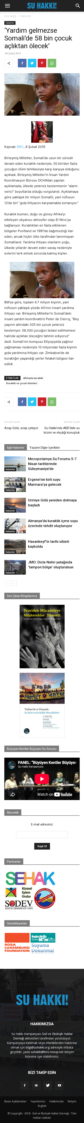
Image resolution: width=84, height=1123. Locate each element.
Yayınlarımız (38, 1101)
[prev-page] (7, 583)
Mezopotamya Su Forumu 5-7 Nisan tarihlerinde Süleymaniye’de (52, 464)
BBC (20, 147)
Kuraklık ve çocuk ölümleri (21, 383)
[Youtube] (59, 1085)
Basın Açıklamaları (15, 1101)
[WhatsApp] (52, 63)
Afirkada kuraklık (33, 378)
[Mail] (36, 1085)
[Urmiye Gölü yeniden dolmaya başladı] (15, 505)
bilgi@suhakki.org (38, 1047)
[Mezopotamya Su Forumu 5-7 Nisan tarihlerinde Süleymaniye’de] (15, 463)
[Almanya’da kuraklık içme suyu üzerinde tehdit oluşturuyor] (15, 525)
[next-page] (14, 583)
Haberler (25, 16)
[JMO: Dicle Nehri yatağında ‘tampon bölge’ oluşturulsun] (15, 567)
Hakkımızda (56, 1101)
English (42, 1106)
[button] (7, 6)
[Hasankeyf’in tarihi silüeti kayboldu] (15, 546)
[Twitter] (32, 63)
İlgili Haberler (15, 447)
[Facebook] (22, 63)
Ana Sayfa (10, 16)
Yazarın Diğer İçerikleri (45, 447)
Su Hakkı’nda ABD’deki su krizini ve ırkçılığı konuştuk (62, 430)
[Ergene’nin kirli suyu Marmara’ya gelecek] (15, 484)
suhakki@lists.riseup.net (47, 1052)
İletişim (72, 1101)
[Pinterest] (42, 63)
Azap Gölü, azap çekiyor (21, 428)
